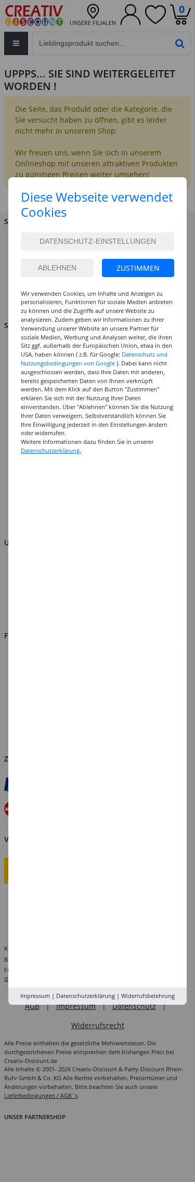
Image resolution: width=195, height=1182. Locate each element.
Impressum (35, 996)
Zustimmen (138, 268)
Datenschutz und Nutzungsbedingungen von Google (94, 358)
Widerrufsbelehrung (148, 996)
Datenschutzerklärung (85, 996)
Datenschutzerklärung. (51, 450)
